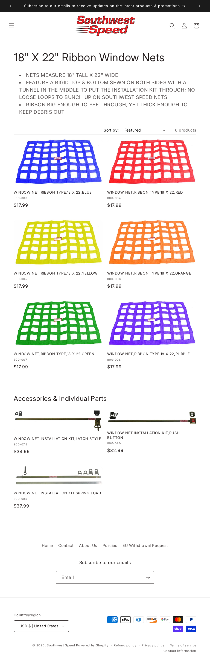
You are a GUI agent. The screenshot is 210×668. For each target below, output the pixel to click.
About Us (88, 545)
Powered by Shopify (92, 645)
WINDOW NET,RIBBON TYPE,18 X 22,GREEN (54, 354)
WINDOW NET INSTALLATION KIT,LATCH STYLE (57, 438)
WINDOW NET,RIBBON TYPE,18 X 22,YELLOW (56, 273)
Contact (66, 545)
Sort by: (111, 130)
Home (47, 545)
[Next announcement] (199, 6)
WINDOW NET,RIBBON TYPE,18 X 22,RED (145, 192)
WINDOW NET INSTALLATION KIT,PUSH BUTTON (143, 435)
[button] (11, 26)
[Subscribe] (148, 577)
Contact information (180, 651)
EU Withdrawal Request (145, 545)
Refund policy (125, 645)
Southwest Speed (61, 645)
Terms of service (183, 645)
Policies (110, 545)
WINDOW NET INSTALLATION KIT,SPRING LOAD (57, 493)
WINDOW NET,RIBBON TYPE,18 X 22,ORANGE (149, 273)
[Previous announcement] (11, 6)
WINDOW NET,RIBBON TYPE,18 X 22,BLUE (53, 192)
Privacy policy (153, 645)
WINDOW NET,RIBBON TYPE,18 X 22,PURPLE (148, 354)
